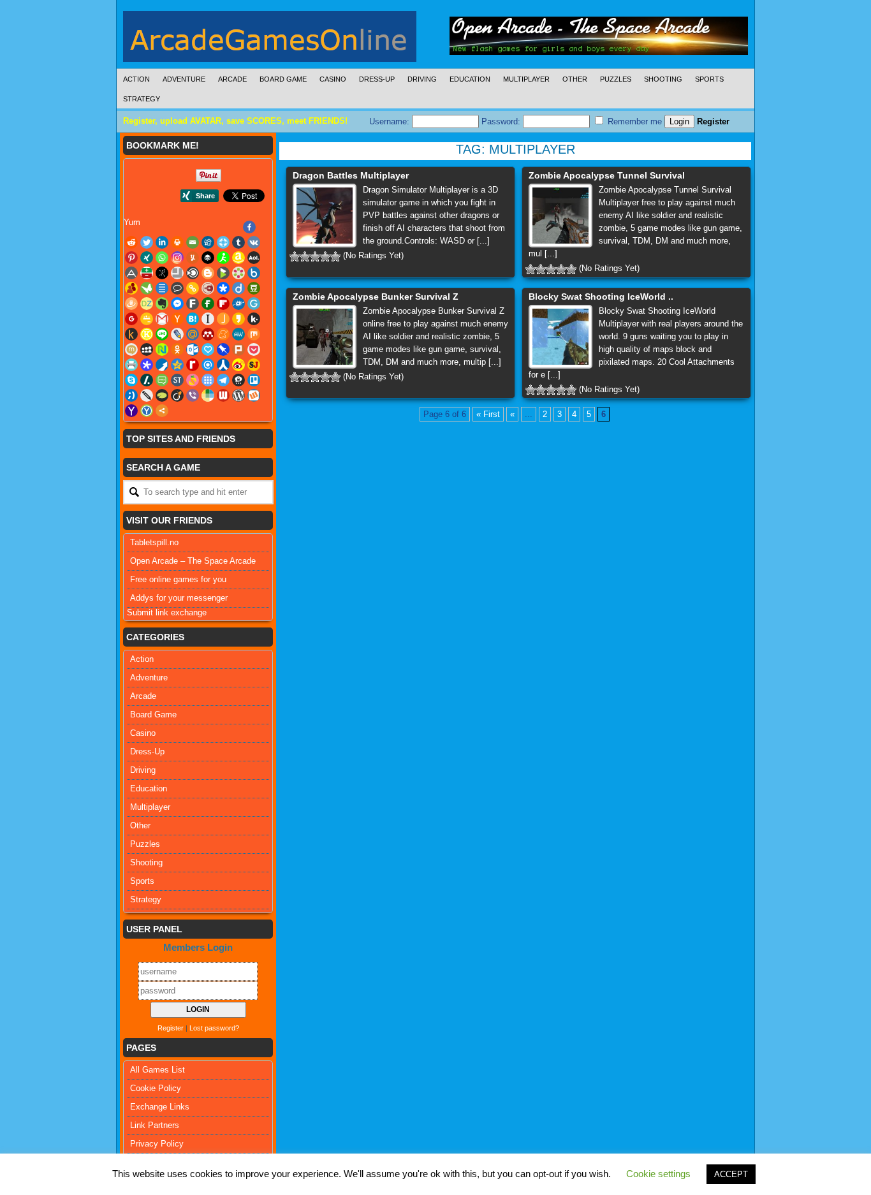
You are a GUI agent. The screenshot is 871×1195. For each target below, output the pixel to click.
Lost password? (214, 1028)
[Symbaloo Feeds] (207, 380)
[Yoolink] (146, 410)
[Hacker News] (177, 318)
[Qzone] (177, 364)
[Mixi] (131, 349)
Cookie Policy (155, 1088)
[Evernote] (162, 303)
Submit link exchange (167, 612)
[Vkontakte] (253, 242)
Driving (422, 79)
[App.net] (131, 273)
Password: (502, 121)
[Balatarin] (146, 273)
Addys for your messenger (179, 598)
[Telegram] (223, 380)
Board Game (283, 79)
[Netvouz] (162, 349)
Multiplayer (526, 79)
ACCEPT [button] (731, 1174)
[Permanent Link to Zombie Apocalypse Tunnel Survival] (560, 215)
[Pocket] (253, 349)
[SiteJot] (253, 364)
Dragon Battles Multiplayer (351, 175)
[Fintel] (207, 303)
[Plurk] (238, 349)
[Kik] (253, 318)
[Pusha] (162, 364)
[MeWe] (238, 334)
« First (488, 414)
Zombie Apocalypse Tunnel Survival (607, 175)
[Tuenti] (131, 395)
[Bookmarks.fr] (238, 273)
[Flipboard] (223, 303)
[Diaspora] (223, 288)
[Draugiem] (131, 303)
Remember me (633, 121)
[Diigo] (238, 288)
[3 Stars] (315, 256)
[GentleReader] (253, 303)
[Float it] (223, 242)
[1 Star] (294, 256)
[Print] (177, 242)
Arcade (232, 79)
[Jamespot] (223, 318)
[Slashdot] (146, 380)
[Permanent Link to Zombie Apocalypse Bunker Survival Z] (324, 337)
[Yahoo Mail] (131, 410)
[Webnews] (223, 395)
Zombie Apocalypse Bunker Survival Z (375, 296)
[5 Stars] (335, 256)
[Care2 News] (146, 288)
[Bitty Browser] (177, 273)
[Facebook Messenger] (177, 303)
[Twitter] (146, 242)
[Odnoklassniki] (177, 349)
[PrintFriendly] (131, 364)
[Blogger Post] (207, 273)
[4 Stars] (325, 256)
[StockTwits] (177, 380)
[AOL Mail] (253, 257)
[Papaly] (207, 349)
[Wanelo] (207, 395)
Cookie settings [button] (658, 1173)
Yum (132, 222)
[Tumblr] (238, 242)
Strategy (141, 99)
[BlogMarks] (223, 273)
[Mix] (253, 334)
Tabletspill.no (154, 542)
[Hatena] (192, 318)
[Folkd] (238, 303)
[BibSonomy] (162, 273)
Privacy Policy (157, 1143)
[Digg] (207, 242)
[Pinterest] (131, 257)
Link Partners (154, 1125)
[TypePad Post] (162, 395)
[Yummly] (192, 257)
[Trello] (253, 380)
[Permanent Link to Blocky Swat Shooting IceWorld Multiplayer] (560, 337)
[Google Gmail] (162, 318)
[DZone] (146, 303)
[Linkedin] (162, 242)
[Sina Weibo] (238, 364)
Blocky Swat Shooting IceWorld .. (601, 296)
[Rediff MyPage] (192, 364)
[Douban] (253, 288)
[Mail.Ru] (192, 334)
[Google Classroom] (146, 318)
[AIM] (223, 257)
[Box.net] (253, 273)
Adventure (184, 79)
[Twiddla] (146, 395)
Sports (709, 79)
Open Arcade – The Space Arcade (193, 561)
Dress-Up (377, 79)
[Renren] (223, 364)
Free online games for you (178, 579)
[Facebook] (249, 227)
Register (713, 121)
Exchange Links (159, 1106)
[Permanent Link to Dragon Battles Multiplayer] (324, 215)
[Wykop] (253, 395)
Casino (332, 79)
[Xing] (146, 257)
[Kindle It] (131, 334)
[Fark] (192, 303)
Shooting (663, 79)
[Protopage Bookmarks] (146, 364)
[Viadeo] (177, 395)
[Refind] (207, 364)
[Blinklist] (192, 273)
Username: (390, 121)
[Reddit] (131, 242)
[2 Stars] (305, 256)
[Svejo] (192, 380)
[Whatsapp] (162, 257)
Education (470, 79)
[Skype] (131, 380)
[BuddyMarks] (131, 288)
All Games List (157, 1069)
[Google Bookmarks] (131, 318)
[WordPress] (238, 395)
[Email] (192, 242)
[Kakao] (238, 318)
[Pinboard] (223, 349)
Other (574, 79)
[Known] (146, 334)
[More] (162, 410)
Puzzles (615, 79)
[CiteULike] (162, 288)
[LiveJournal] (177, 334)
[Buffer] (207, 257)
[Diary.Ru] (207, 288)
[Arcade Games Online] (269, 39)
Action (136, 79)
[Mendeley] (207, 334)
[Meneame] (223, 334)
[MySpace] (146, 349)
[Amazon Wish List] (238, 257)
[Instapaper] (207, 318)
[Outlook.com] (192, 349)
